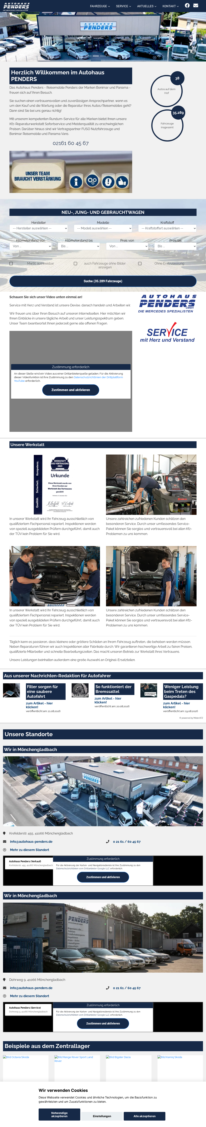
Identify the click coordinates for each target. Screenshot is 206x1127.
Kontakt (169, 6)
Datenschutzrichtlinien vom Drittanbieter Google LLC (83, 868)
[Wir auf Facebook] (187, 5)
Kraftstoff (167, 223)
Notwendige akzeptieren (59, 1114)
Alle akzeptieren (145, 1116)
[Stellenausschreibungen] (70, 172)
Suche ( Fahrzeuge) (103, 281)
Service (122, 6)
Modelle (103, 223)
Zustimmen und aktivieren (71, 390)
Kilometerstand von (30, 240)
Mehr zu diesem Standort (29, 850)
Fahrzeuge (98, 6)
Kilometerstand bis (79, 240)
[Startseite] (16, 6)
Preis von (127, 240)
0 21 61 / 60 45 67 (127, 842)
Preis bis (175, 240)
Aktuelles (145, 6)
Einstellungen (102, 1116)
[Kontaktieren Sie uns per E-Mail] (195, 5)
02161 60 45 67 (71, 143)
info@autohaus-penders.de (31, 842)
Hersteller (38, 223)
